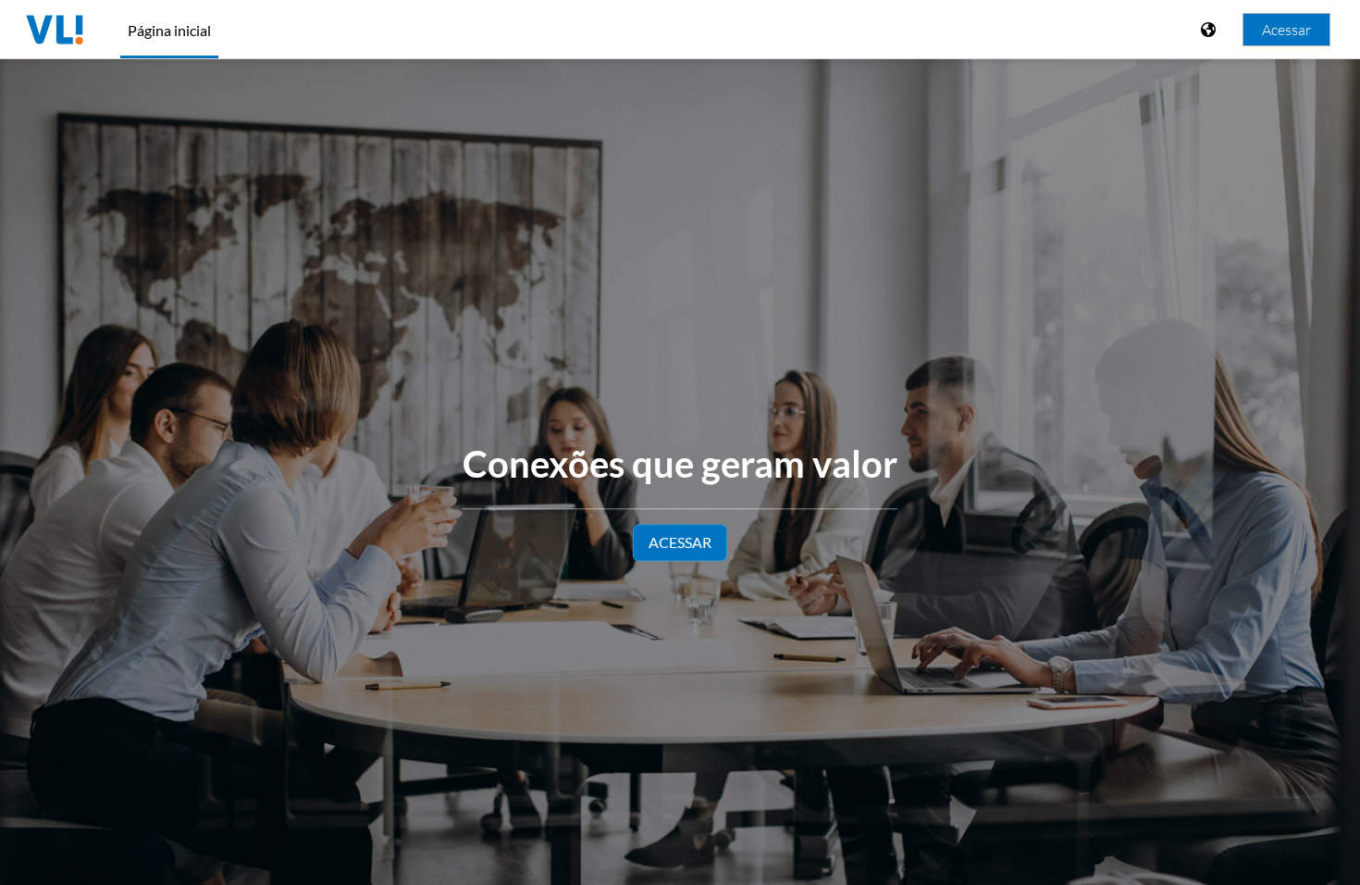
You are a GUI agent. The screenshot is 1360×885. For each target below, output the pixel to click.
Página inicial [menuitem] (169, 30)
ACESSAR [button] (680, 542)
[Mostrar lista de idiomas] (1210, 29)
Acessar (1286, 29)
